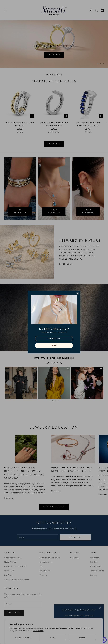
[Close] (77, 293)
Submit (54, 345)
